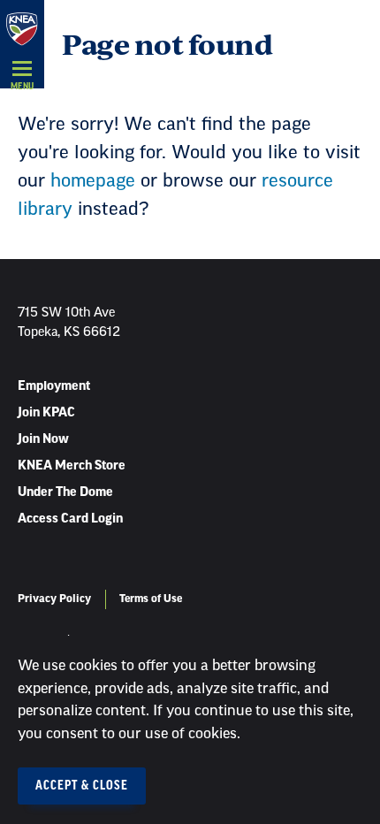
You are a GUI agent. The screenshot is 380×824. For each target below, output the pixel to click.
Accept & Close (81, 786)
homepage (92, 181)
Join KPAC (46, 413)
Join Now (43, 439)
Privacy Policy (54, 598)
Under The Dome (65, 492)
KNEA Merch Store (71, 466)
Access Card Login (70, 519)
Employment (54, 386)
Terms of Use (150, 598)
